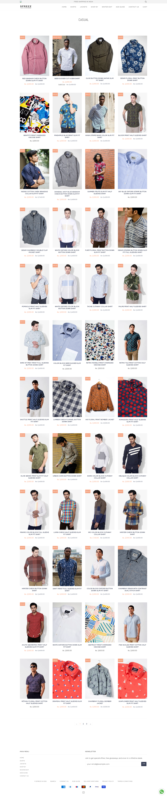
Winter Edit (107, 7)
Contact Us (134, 7)
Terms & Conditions (125, 781)
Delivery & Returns (91, 781)
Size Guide (120, 7)
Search (53, 781)
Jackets (83, 7)
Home (64, 7)
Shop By (94, 7)
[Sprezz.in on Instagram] (83, 793)
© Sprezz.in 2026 (41, 781)
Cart (145, 7)
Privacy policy (108, 781)
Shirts (73, 7)
